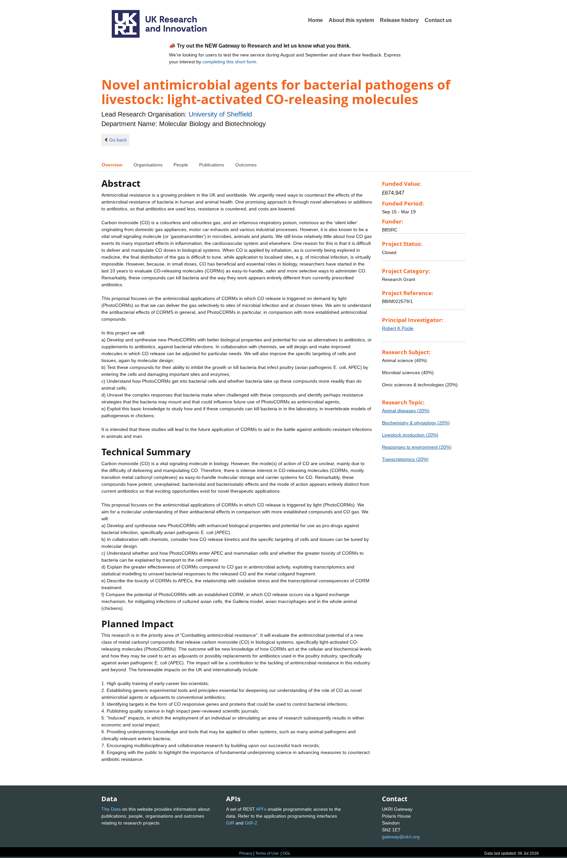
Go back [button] (118, 139)
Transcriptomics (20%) (405, 459)
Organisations (148, 164)
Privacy (245, 853)
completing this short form (229, 61)
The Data (111, 809)
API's (261, 809)
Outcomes (246, 164)
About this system (351, 20)
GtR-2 (251, 823)
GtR (230, 823)
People (181, 164)
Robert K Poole (397, 328)
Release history (399, 20)
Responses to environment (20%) (417, 447)
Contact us (438, 20)
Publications (211, 164)
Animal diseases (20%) (406, 410)
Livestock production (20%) (410, 435)
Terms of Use (267, 853)
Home (315, 20)
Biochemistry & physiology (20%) (416, 422)
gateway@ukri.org (401, 836)
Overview (112, 164)
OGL (287, 853)
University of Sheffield (220, 114)
